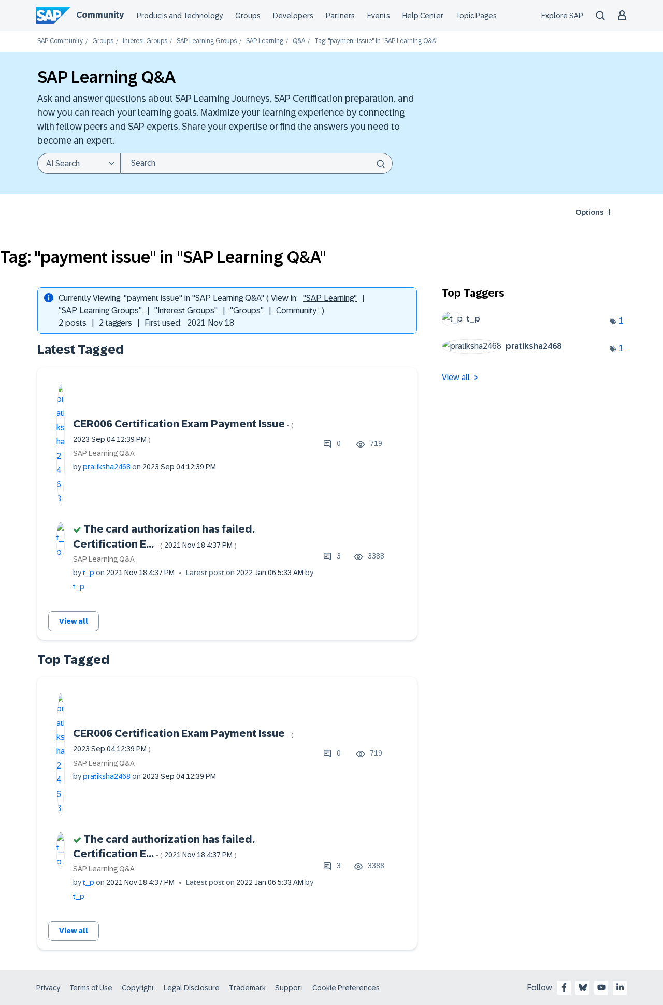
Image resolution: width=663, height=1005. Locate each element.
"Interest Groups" (186, 310)
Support (289, 988)
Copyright (138, 988)
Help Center (422, 15)
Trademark (247, 988)
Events (378, 15)
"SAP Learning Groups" (100, 310)
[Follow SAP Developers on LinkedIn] (620, 987)
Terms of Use (90, 988)
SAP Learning (264, 41)
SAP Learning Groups (207, 41)
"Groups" (247, 310)
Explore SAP (562, 15)
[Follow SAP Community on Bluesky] (583, 987)
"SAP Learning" (330, 298)
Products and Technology (180, 15)
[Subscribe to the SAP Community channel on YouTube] (601, 987)
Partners (340, 15)
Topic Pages (476, 15)
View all (73, 621)
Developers (293, 15)
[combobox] (256, 163)
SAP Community (60, 41)
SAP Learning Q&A (104, 453)
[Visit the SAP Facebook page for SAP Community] (564, 987)
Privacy (48, 988)
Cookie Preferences (346, 988)
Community (100, 14)
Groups (248, 15)
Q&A (299, 41)
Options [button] (589, 212)
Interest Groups (145, 41)
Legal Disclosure (192, 988)
